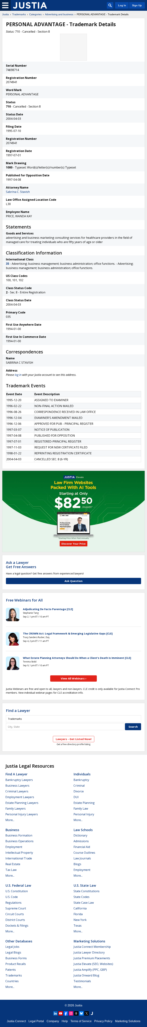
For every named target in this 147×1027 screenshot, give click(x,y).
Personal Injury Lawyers (21, 814)
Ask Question (73, 581)
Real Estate (12, 864)
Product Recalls (15, 964)
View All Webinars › (73, 678)
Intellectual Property (19, 853)
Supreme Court (15, 908)
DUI (76, 797)
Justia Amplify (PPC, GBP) (90, 970)
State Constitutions (86, 891)
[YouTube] (60, 1013)
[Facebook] (66, 1013)
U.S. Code (11, 897)
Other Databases (18, 941)
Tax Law (10, 870)
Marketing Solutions (89, 941)
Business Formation (18, 835)
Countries (12, 981)
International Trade (18, 858)
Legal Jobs (12, 947)
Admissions (81, 841)
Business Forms (16, 958)
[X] (86, 1013)
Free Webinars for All (24, 600)
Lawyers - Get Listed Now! (73, 739)
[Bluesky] (81, 1013)
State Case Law (84, 903)
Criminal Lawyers (16, 791)
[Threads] (76, 1013)
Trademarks (19, 14)
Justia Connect (16, 1021)
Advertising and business (59, 14)
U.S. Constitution (16, 891)
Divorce (79, 791)
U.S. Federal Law (18, 885)
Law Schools (83, 830)
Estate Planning (84, 803)
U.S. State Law (85, 885)
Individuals (82, 774)
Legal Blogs (13, 952)
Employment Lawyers (19, 797)
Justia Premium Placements (92, 958)
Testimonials (82, 981)
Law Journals (82, 858)
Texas (78, 926)
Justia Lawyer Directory (89, 952)
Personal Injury (84, 814)
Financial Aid (82, 847)
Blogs (77, 864)
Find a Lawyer (18, 710)
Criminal (79, 786)
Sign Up (137, 5)
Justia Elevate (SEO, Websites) (93, 964)
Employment (13, 847)
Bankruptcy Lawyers (19, 780)
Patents (10, 970)
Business (12, 830)
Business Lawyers (17, 786)
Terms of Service (81, 1021)
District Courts (15, 920)
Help (65, 1021)
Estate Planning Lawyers (21, 803)
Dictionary (80, 835)
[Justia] (30, 5)
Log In (122, 5)
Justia (5, 14)
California (80, 908)
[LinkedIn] (55, 1013)
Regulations (13, 903)
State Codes (81, 897)
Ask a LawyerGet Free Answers (21, 564)
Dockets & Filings (16, 926)
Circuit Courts (14, 914)
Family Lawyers (15, 808)
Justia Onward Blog (86, 975)
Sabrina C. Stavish (18, 192)
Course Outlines (84, 853)
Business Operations (19, 841)
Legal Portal (36, 1021)
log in (18, 375)
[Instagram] (71, 1013)
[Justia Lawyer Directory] (92, 1013)
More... (9, 820)
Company (53, 1021)
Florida (78, 914)
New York (80, 920)
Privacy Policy (103, 1021)
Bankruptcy (81, 780)
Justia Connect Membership (92, 947)
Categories (35, 14)
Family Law (81, 808)
